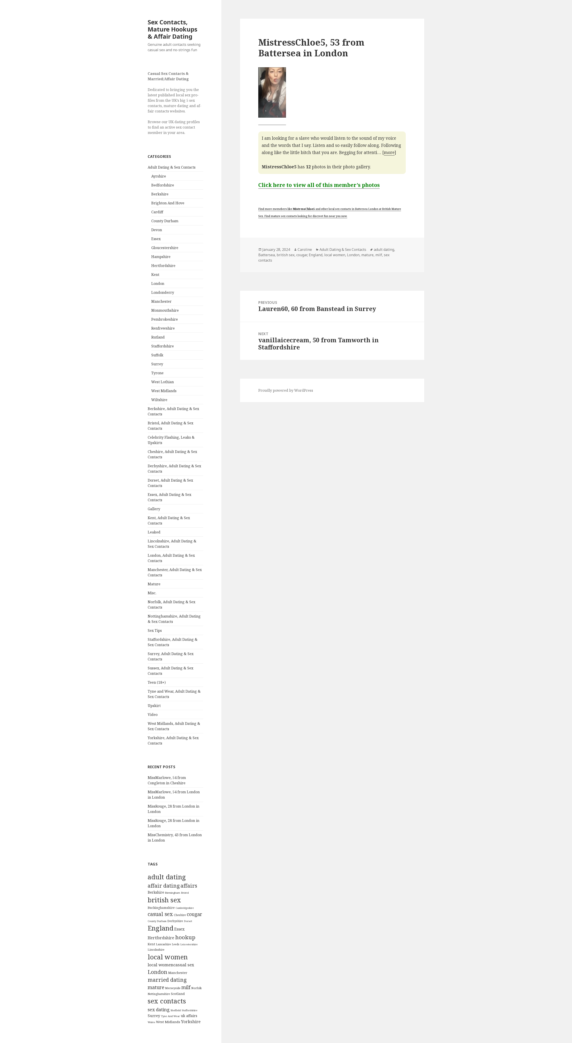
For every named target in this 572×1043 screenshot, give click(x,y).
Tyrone (157, 372)
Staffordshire (162, 346)
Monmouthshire (165, 310)
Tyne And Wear (170, 1016)
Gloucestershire (164, 247)
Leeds (175, 944)
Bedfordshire (162, 185)
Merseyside (173, 988)
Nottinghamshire (159, 994)
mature (156, 987)
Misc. (152, 592)
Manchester (161, 301)
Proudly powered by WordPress (285, 390)
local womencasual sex (171, 965)
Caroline (305, 249)
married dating (167, 979)
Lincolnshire (156, 950)
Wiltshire (159, 399)
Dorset (188, 921)
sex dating (159, 1009)
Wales (151, 1022)
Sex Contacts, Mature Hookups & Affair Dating (172, 29)
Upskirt (154, 705)
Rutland (158, 337)
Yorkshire (191, 1021)
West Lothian (162, 381)
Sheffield (175, 1010)
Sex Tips (155, 630)
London (157, 283)
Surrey (157, 364)
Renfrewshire (163, 328)
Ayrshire (158, 176)
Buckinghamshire (161, 907)
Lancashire (163, 944)
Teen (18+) (157, 682)
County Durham (164, 220)
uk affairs (189, 1015)
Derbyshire (175, 921)
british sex (164, 899)
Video (153, 714)
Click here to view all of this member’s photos (319, 184)
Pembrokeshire (164, 319)
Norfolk (196, 988)
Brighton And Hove (167, 203)
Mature (154, 584)
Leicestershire (189, 944)
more (389, 152)
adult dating (167, 876)
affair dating (164, 885)
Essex (156, 238)
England (160, 928)
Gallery (154, 508)
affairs (189, 885)
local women (168, 956)
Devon (156, 229)
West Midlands (164, 390)
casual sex (160, 914)
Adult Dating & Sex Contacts (172, 167)
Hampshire (160, 256)
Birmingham (172, 892)
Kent (155, 274)
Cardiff (157, 211)
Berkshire (159, 194)
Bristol (185, 892)
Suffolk (157, 355)
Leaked (154, 532)
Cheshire (180, 915)
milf (185, 987)
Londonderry (162, 292)
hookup (185, 937)
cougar (194, 914)
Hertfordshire (163, 265)
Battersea (266, 254)
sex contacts (167, 1000)
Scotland (178, 993)
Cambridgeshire (185, 908)
